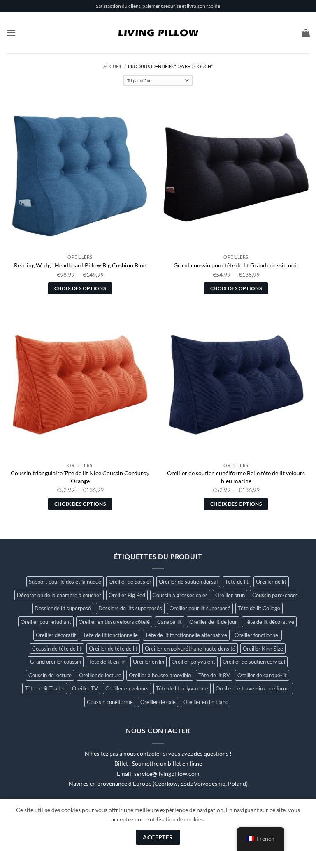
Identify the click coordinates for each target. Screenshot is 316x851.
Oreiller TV (85, 688)
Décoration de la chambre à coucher (59, 595)
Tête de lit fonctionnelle (110, 635)
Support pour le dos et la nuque (65, 581)
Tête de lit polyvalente (182, 688)
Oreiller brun (230, 595)
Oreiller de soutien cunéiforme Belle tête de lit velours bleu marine (236, 476)
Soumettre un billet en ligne (167, 763)
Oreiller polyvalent (193, 661)
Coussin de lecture (50, 675)
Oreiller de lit (271, 581)
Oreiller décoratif (56, 635)
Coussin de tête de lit (56, 648)
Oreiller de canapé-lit (262, 675)
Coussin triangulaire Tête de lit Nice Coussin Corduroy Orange (80, 476)
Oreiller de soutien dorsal (188, 581)
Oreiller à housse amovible (160, 675)
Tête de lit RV (214, 675)
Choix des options (80, 288)
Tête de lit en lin (106, 661)
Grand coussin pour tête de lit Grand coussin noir (236, 265)
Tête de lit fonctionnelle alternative (186, 635)
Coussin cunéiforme (110, 702)
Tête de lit (237, 581)
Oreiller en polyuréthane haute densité (190, 648)
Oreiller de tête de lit (113, 648)
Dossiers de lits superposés (130, 608)
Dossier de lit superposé (63, 608)
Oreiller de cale (158, 702)
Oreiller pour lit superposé (200, 608)
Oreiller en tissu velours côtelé (114, 622)
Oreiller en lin (148, 661)
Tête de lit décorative (269, 622)
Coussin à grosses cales (180, 595)
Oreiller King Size (263, 648)
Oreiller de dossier (130, 581)
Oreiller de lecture (100, 675)
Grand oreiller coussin (55, 661)
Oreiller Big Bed (127, 595)
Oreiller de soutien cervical (254, 661)
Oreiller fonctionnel (257, 635)
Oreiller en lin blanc (205, 702)
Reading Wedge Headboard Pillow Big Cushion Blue (80, 265)
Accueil (112, 66)
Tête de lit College (259, 608)
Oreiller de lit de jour (213, 622)
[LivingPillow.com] (158, 33)
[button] (11, 33)
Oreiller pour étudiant (46, 622)
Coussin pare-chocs (275, 595)
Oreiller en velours (127, 688)
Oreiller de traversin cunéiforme (253, 688)
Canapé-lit (169, 622)
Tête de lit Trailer (45, 688)
